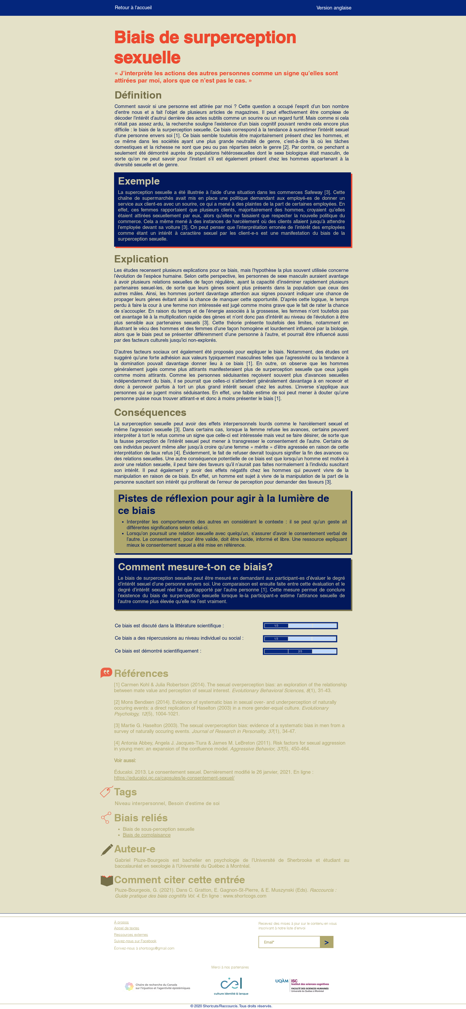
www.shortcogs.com (244, 896)
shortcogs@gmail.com (157, 948)
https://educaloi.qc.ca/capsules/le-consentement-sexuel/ (174, 778)
